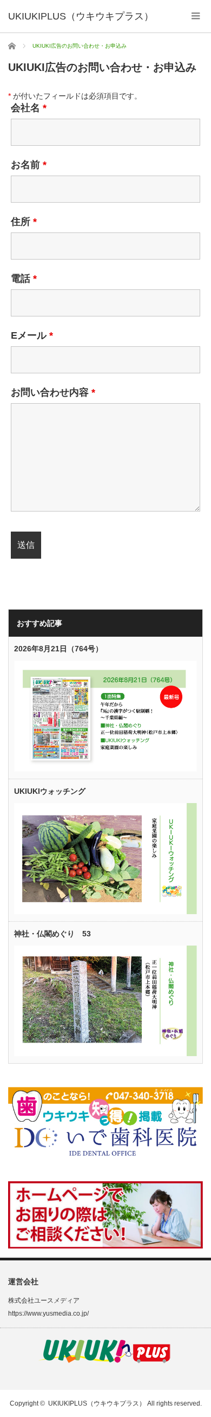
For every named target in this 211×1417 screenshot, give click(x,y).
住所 (24, 221)
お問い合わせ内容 (53, 392)
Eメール (32, 335)
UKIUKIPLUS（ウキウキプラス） (97, 1403)
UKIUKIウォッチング (49, 791)
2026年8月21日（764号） (58, 648)
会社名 (29, 107)
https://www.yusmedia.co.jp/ (48, 1313)
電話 (24, 278)
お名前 (29, 164)
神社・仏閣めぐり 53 (52, 933)
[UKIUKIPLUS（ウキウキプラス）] (81, 16)
